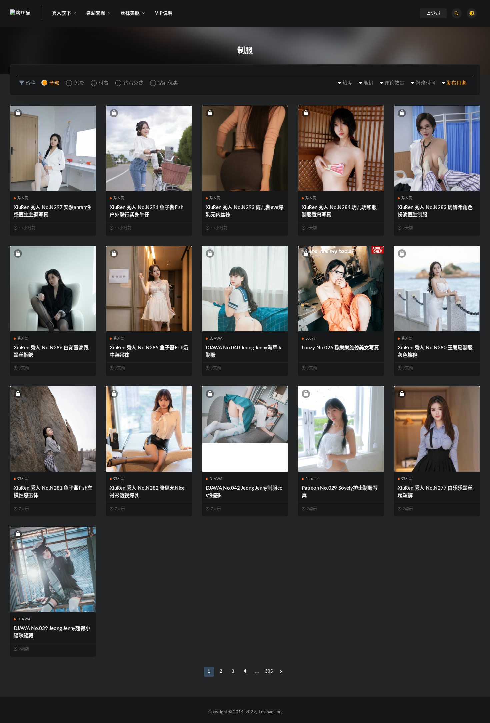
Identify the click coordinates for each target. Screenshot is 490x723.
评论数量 (394, 83)
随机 (368, 83)
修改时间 (425, 83)
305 (269, 671)
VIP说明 (163, 13)
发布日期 (456, 83)
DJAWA (215, 338)
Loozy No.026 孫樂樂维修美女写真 (340, 347)
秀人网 (23, 198)
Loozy (310, 338)
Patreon (311, 479)
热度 (347, 83)
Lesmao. (266, 712)
